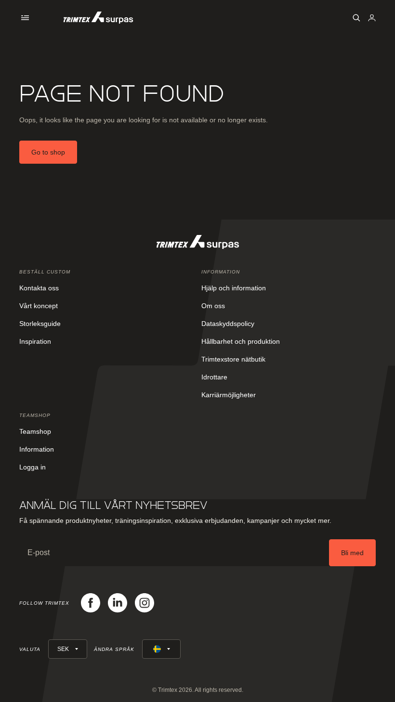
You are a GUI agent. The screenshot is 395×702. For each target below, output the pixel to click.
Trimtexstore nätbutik (233, 359)
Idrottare (214, 377)
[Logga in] (372, 18)
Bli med (352, 553)
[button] (25, 18)
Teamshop (35, 431)
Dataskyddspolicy (227, 323)
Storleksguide (40, 323)
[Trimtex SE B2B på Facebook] (90, 602)
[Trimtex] (98, 18)
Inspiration (35, 341)
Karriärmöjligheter (228, 395)
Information (36, 449)
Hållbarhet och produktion (240, 341)
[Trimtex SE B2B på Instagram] (144, 602)
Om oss (213, 306)
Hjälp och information (233, 288)
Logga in (32, 467)
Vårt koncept (38, 306)
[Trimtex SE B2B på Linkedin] (117, 602)
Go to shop (48, 152)
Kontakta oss (39, 288)
